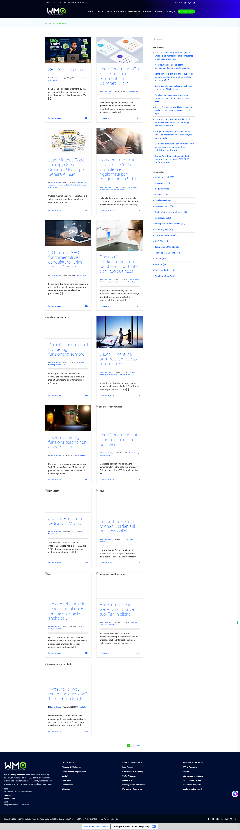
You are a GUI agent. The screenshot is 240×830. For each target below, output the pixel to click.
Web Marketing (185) (164, 276)
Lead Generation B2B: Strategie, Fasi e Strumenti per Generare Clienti (120, 76)
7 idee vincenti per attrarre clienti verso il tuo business (120, 359)
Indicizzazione (81, 78)
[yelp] (194, 3)
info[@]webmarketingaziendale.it (16, 805)
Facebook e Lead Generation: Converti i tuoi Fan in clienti (120, 609)
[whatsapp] (235, 819)
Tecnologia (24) (161, 258)
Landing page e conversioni (133, 784)
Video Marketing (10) (164, 270)
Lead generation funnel (192, 789)
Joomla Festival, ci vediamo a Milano (65, 521)
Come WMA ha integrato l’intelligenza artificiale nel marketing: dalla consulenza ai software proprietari (173, 55)
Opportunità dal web (106, 189)
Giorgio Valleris (55, 627)
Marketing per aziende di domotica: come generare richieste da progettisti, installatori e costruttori (174, 146)
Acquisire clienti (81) (164, 177)
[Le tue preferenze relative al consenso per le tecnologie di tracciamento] (237, 622)
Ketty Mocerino (55, 78)
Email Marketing (65, 185)
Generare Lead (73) (163, 206)
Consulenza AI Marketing (133, 771)
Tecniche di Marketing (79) (167, 253)
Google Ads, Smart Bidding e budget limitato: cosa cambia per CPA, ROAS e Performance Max (172, 159)
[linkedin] (185, 3)
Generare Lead (133, 92)
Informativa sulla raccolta (96, 826)
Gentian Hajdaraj (107, 92)
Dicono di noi (67, 784)
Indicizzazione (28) (163, 218)
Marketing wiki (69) (163, 229)
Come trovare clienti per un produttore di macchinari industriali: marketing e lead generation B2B (173, 77)
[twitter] (213, 819)
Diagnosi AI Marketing (71, 767)
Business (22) (161, 194)
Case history (67, 780)
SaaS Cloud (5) (161, 241)
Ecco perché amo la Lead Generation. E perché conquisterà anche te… (66, 611)
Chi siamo (66, 789)
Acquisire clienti (105, 94)
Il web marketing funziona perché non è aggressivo (67, 442)
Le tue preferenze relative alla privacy (131, 826)
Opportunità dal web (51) (166, 235)
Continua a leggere (54, 118)
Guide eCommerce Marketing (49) (170, 212)
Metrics (186, 771)
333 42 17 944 (57, 3)
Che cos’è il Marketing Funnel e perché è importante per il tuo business (119, 264)
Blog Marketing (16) (164, 188)
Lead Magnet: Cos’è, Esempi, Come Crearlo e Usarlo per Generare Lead (67, 167)
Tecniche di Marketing (127, 282)
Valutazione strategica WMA (74, 771)
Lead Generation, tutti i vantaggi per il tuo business (120, 439)
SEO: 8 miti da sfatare (68, 69)
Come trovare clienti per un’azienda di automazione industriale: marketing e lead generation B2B (172, 122)
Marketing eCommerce (132, 789)
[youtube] (181, 3)
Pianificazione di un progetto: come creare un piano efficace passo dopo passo (171, 98)
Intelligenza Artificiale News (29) (169, 223)
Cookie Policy (114, 819)
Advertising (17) (162, 183)
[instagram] (189, 3)
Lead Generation (129, 767)
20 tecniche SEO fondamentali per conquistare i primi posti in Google (65, 259)
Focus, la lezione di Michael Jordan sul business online (117, 526)
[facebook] (176, 3)
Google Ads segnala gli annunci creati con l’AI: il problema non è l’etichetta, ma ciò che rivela (173, 134)
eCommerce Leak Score (193, 776)
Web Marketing (53, 80)
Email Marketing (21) (164, 200)
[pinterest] (231, 819)
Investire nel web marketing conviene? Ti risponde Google (67, 694)
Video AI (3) (160, 264)
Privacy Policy (103, 819)
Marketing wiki (76, 185)
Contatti (65, 776)
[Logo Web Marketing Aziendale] (56, 9)
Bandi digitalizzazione (192, 780)
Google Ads (127, 780)
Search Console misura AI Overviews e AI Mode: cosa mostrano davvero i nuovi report (173, 110)
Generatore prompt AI (192, 784)
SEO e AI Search (129, 776)
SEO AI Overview (190, 767)
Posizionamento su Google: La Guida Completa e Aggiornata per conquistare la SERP (119, 169)
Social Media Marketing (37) (167, 247)
